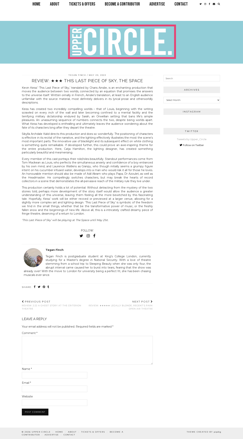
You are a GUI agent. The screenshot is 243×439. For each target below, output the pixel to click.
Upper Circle (41, 432)
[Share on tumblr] (48, 287)
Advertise (157, 4)
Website (27, 396)
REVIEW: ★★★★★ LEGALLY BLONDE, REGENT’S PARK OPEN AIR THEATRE (121, 305)
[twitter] (201, 4)
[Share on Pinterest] (44, 287)
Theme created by (204, 432)
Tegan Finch (77, 75)
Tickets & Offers (82, 4)
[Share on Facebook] (35, 287)
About (54, 4)
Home (36, 4)
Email (26, 383)
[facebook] (209, 4)
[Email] (214, 4)
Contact (181, 4)
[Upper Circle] (121, 34)
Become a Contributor (122, 4)
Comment (29, 333)
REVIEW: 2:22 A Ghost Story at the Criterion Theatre (51, 305)
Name (27, 369)
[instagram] (205, 4)
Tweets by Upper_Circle (192, 139)
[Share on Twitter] (39, 287)
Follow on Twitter (193, 145)
